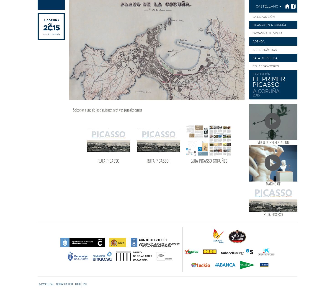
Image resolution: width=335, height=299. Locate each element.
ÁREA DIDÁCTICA (265, 49)
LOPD (77, 284)
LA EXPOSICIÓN (264, 16)
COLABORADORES (266, 66)
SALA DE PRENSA (265, 58)
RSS (85, 284)
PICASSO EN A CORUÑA (269, 24)
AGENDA (259, 41)
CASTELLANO (267, 6)
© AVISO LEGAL (46, 284)
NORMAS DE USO (64, 284)
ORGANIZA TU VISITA (267, 33)
